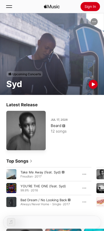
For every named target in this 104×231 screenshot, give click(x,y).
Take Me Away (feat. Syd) (40, 172)
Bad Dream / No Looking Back (43, 200)
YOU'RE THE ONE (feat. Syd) (43, 186)
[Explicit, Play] (11, 174)
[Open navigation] (9, 6)
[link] (19, 161)
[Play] (93, 84)
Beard (56, 125)
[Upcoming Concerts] (24, 74)
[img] (52, 6)
